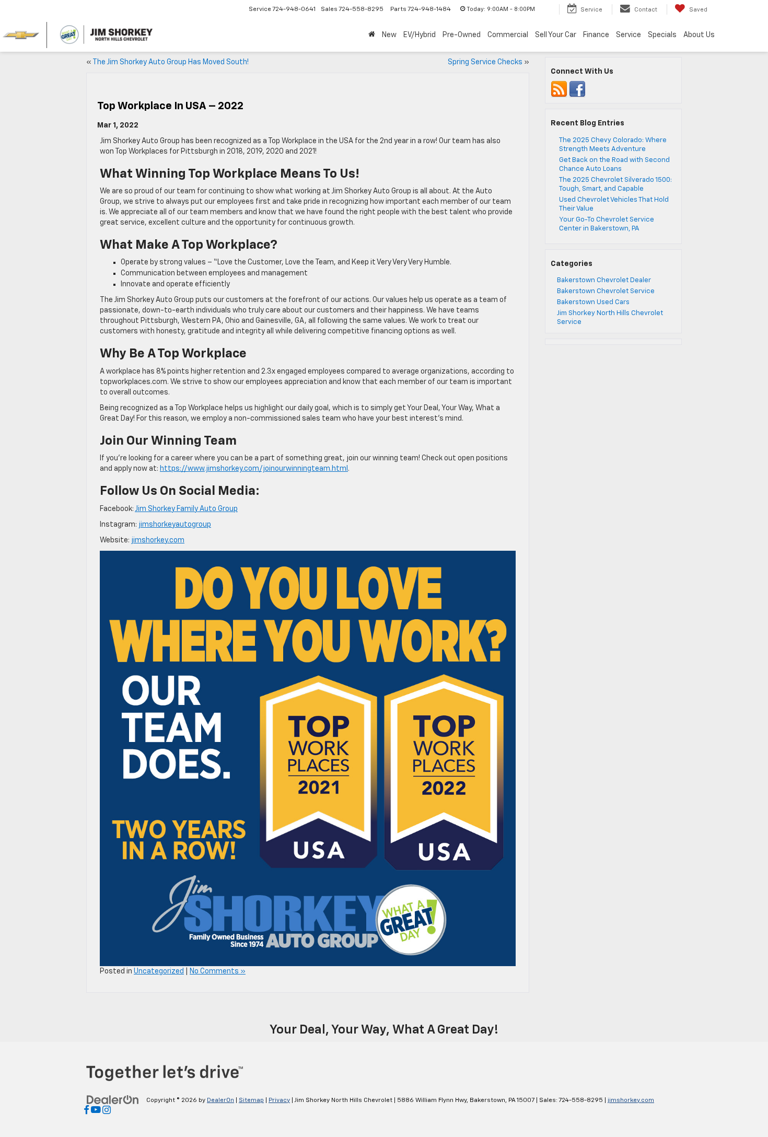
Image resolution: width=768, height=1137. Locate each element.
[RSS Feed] (559, 89)
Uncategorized (159, 971)
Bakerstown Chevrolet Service (606, 291)
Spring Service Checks (485, 62)
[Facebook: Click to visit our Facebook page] (86, 1111)
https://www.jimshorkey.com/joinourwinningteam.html (254, 468)
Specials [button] (662, 35)
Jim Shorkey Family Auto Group (186, 509)
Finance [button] (596, 35)
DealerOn (220, 1100)
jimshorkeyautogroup (174, 524)
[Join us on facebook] (577, 89)
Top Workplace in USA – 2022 (170, 106)
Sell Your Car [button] (555, 35)
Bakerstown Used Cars (593, 302)
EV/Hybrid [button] (419, 35)
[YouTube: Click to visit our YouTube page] (96, 1111)
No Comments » (218, 971)
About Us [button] (699, 35)
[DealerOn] (112, 1100)
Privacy (279, 1100)
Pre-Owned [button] (462, 35)
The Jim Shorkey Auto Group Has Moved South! (170, 62)
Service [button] (628, 35)
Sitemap (251, 1100)
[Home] (371, 35)
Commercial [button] (507, 35)
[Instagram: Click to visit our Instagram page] (106, 1111)
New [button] (389, 35)
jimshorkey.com (157, 540)
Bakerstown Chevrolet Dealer (604, 280)
